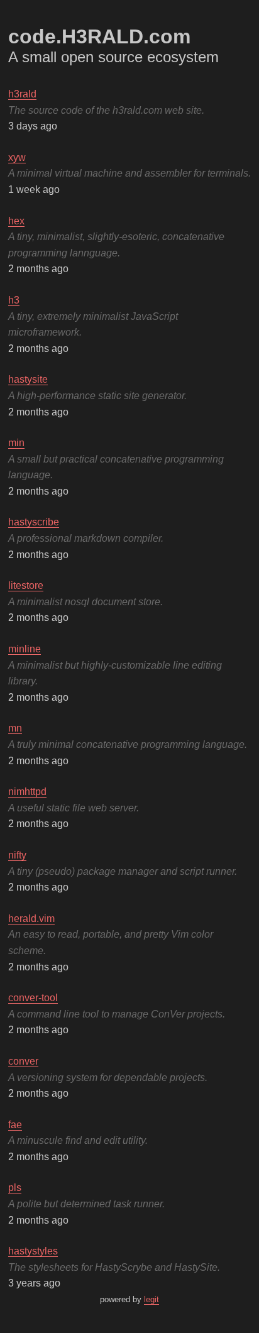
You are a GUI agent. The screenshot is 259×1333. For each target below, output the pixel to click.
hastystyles (33, 1251)
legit (151, 1299)
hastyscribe (33, 522)
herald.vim (31, 918)
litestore (25, 585)
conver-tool (33, 997)
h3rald (22, 94)
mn (15, 728)
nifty (17, 855)
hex (16, 221)
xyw (17, 157)
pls (14, 1187)
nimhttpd (27, 791)
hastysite (28, 379)
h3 (13, 300)
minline (24, 649)
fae (15, 1124)
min (16, 442)
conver (23, 1061)
